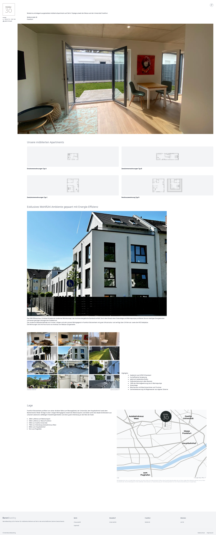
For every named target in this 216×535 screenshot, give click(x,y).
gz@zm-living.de (8, 21)
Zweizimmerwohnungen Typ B (132, 169)
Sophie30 (76, 525)
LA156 (182, 522)
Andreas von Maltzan (60, 324)
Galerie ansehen (114, 389)
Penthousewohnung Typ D (130, 197)
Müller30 (147, 522)
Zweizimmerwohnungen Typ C (37, 197)
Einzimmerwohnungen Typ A (36, 169)
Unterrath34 (112, 522)
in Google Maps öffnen (199, 477)
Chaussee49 (77, 522)
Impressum (210, 533)
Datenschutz (201, 533)
